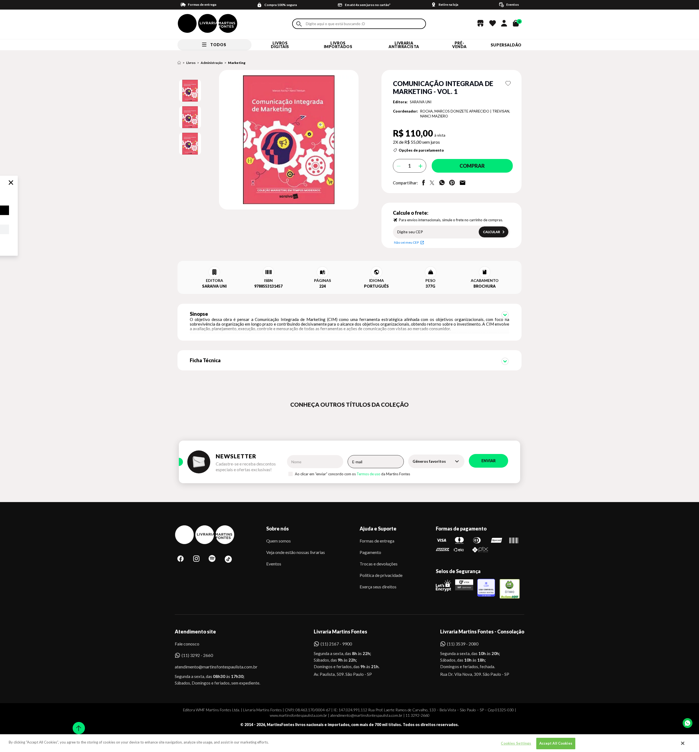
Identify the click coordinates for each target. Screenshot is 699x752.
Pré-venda (459, 44)
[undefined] (269, 140)
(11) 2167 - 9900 (336, 643)
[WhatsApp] (687, 723)
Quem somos (278, 540)
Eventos (273, 563)
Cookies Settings (516, 743)
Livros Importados (338, 44)
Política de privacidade (381, 575)
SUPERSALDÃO (506, 45)
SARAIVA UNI (420, 102)
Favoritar (508, 83)
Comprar (472, 166)
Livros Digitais (280, 44)
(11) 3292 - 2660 (197, 655)
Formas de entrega (377, 540)
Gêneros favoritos (429, 461)
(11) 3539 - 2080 (462, 643)
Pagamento (370, 552)
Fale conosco (187, 643)
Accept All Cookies (555, 743)
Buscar (299, 24)
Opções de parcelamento (421, 150)
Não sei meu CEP (406, 242)
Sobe (77, 724)
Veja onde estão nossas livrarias (295, 552)
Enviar (488, 460)
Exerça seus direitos (378, 586)
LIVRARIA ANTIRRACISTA (404, 44)
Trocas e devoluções (379, 563)
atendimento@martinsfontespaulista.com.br (211, 666)
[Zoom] (190, 91)
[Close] (683, 743)
